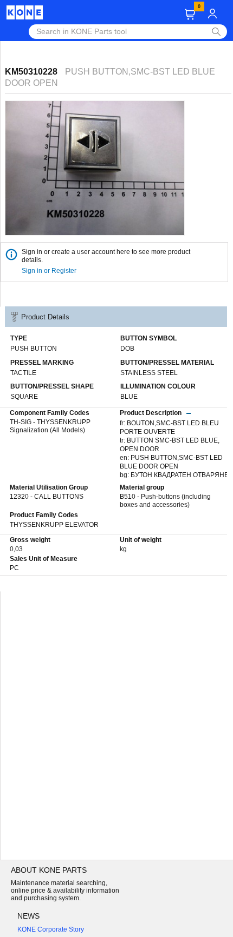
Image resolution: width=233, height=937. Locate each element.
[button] (190, 14)
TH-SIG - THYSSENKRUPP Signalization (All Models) (50, 426)
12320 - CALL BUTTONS (46, 496)
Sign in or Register (50, 271)
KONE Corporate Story (50, 929)
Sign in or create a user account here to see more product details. (106, 256)
